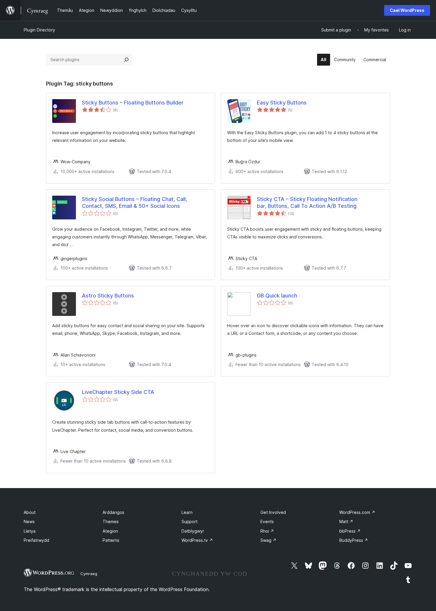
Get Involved (273, 512)
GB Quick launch (277, 295)
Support (190, 521)
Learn (187, 512)
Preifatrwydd (36, 540)
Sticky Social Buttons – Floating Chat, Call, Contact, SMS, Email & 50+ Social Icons (134, 202)
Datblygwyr (193, 531)
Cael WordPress (407, 10)
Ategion (110, 531)
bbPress (350, 531)
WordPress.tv (197, 540)
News (29, 521)
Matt (346, 521)
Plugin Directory (39, 29)
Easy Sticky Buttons (282, 102)
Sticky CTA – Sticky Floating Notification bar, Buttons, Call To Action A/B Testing (307, 202)
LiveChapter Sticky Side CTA (118, 392)
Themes (111, 521)
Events (267, 521)
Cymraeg (88, 573)
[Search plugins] (126, 60)
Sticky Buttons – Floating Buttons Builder (133, 102)
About (30, 512)
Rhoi (267, 531)
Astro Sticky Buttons (108, 295)
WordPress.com (357, 512)
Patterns (111, 540)
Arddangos (113, 512)
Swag (268, 540)
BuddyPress (353, 540)
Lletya (30, 531)
